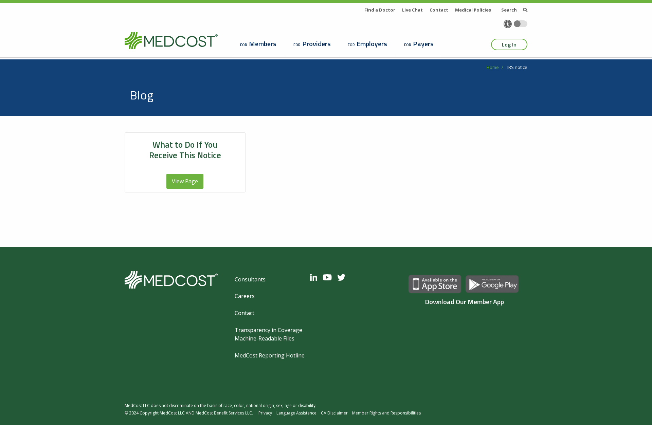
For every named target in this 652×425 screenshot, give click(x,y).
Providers (316, 43)
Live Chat (412, 10)
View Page (185, 181)
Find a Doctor (379, 10)
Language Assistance (296, 413)
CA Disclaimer (334, 413)
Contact (439, 10)
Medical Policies (473, 10)
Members (262, 43)
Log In (509, 44)
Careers (245, 296)
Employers (372, 43)
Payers (423, 43)
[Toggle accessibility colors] (520, 23)
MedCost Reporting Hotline (270, 355)
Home (493, 67)
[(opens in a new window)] (315, 277)
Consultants (250, 279)
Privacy (265, 413)
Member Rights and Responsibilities (386, 413)
